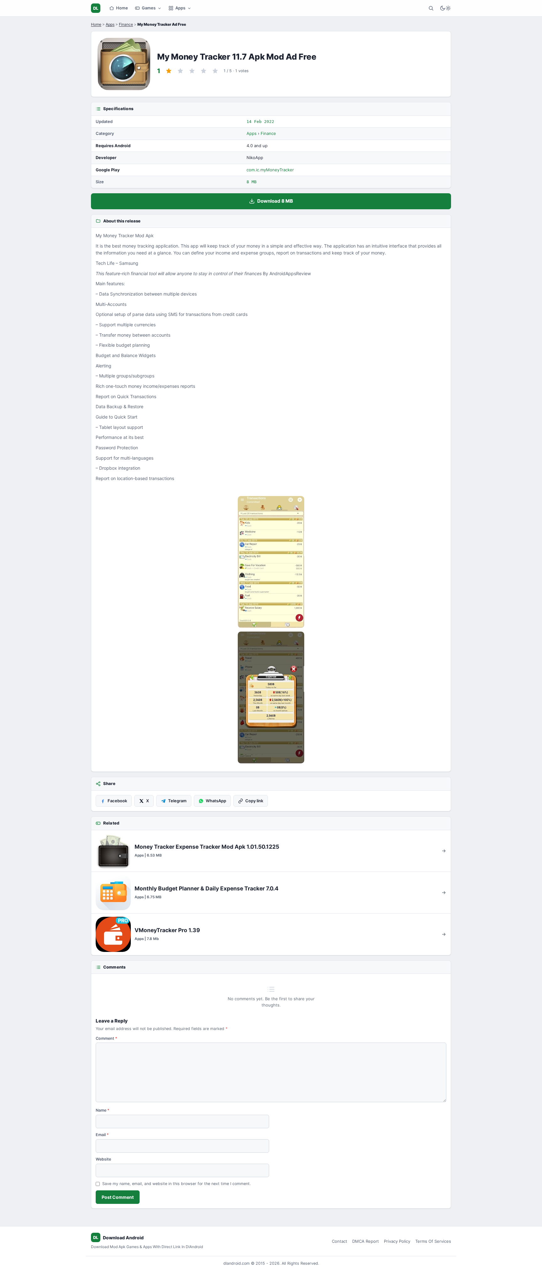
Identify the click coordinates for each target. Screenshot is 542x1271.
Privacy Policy (397, 1241)
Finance (126, 24)
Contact (339, 1241)
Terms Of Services (433, 1241)
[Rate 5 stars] (215, 71)
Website (103, 1159)
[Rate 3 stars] (192, 71)
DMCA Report (365, 1241)
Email (102, 1134)
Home (122, 7)
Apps (180, 7)
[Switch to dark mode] (445, 8)
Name (102, 1110)
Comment (106, 1038)
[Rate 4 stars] (203, 71)
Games (149, 7)
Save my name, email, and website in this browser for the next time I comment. (176, 1183)
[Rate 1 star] (168, 71)
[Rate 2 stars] (180, 71)
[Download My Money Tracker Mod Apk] (271, 697)
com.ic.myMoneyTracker (270, 169)
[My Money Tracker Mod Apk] (271, 562)
